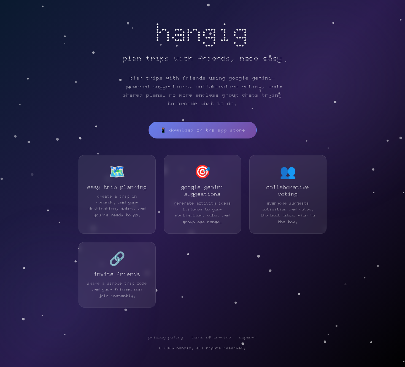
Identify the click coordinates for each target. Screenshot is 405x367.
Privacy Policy (165, 337)
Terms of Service (211, 337)
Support (248, 337)
